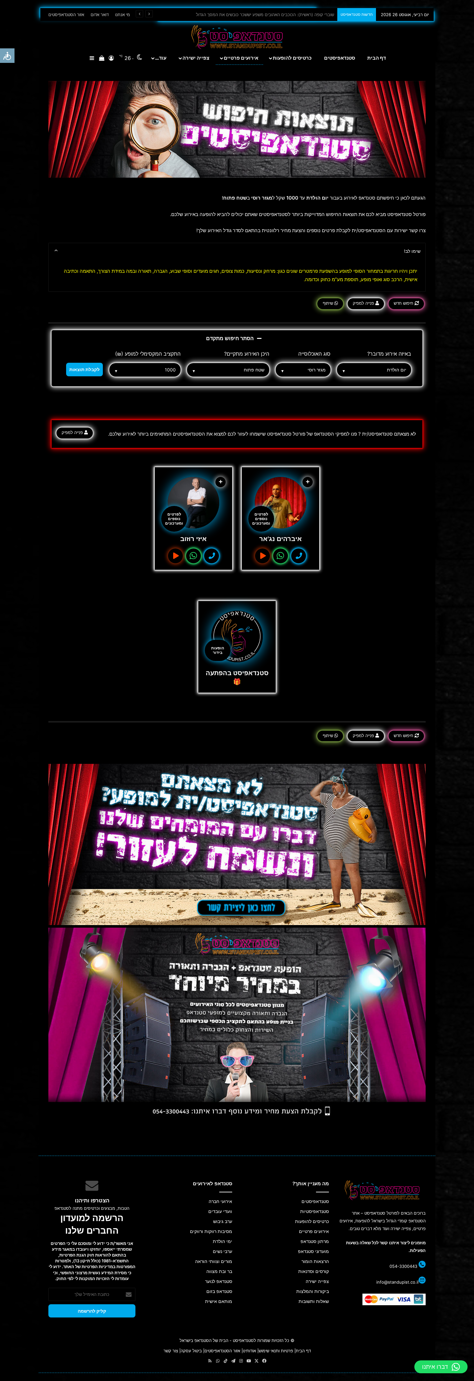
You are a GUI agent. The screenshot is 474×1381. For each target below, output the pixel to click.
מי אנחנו (122, 14)
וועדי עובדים (220, 1211)
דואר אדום (100, 14)
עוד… (160, 58)
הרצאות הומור (315, 1261)
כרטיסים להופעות (292, 58)
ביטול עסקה (191, 1350)
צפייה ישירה (196, 58)
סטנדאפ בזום (219, 1291)
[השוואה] (307, 482)
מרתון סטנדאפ (315, 1241)
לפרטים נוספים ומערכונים (261, 519)
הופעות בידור (217, 650)
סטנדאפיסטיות (314, 1211)
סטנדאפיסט (243, 1340)
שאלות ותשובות (314, 1301)
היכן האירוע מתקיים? (246, 353)
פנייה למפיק (364, 303)
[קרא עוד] (280, 502)
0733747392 (211, 555)
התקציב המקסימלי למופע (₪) (148, 353)
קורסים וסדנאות (313, 1271)
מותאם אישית (218, 1301)
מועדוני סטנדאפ (313, 1251)
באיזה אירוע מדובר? (389, 353)
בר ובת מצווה (219, 1271)
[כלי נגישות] (7, 55)
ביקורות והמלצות (312, 1291)
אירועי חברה (220, 1201)
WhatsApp (280, 555)
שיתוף (328, 303)
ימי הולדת (222, 1241)
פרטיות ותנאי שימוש (276, 1350)
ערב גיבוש (222, 1221)
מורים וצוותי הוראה (213, 1261)
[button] (441, 1366)
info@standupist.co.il (397, 1282)
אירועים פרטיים (241, 58)
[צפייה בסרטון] (262, 555)
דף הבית (376, 58)
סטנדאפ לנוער (218, 1281)
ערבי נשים (222, 1251)
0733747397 (298, 555)
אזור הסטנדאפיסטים (66, 14)
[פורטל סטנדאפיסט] (237, 37)
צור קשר (170, 1350)
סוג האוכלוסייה (314, 353)
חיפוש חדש (404, 303)
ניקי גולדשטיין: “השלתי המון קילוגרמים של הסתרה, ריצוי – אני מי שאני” (272, 14)
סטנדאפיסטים (339, 58)
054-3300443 (403, 1266)
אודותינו (249, 1350)
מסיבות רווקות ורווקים (211, 1231)
